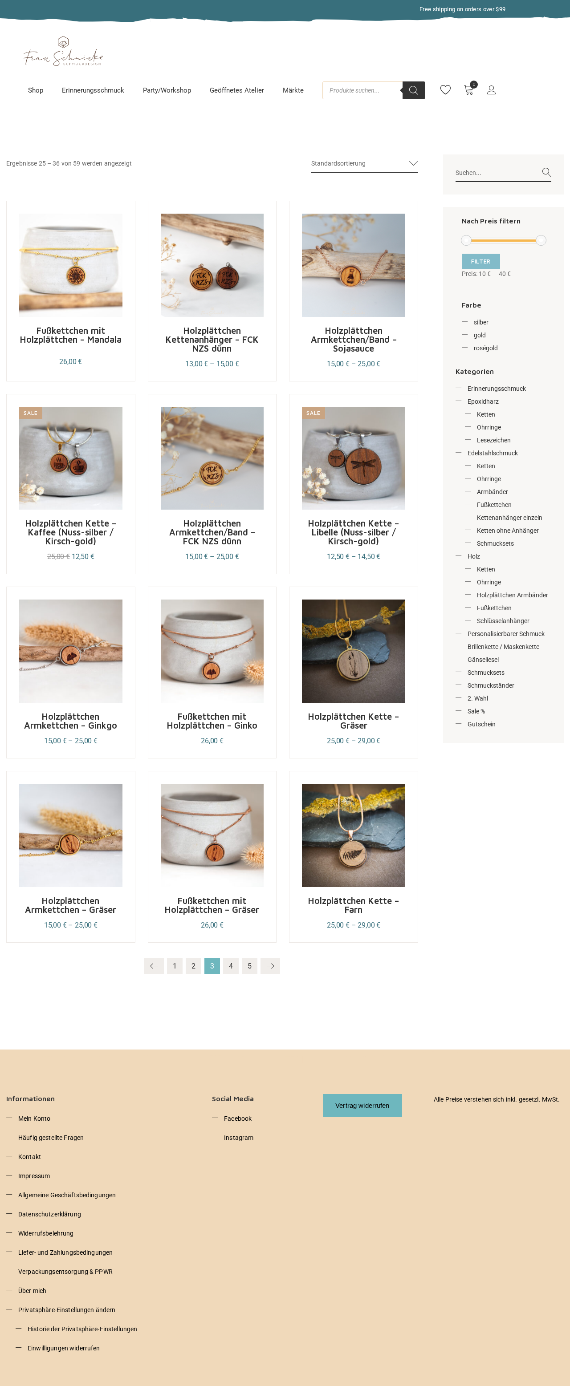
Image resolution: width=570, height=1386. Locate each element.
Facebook (238, 1118)
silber (481, 322)
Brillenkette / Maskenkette (503, 646)
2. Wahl (478, 698)
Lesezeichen (494, 440)
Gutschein (482, 724)
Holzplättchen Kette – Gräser (353, 720)
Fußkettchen (494, 504)
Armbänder (492, 491)
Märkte (293, 90)
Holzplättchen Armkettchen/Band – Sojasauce (354, 339)
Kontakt (29, 1156)
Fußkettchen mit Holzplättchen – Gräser (212, 905)
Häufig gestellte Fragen (51, 1137)
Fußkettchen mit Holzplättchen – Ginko (212, 720)
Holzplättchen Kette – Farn (353, 905)
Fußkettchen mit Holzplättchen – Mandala (71, 334)
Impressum (34, 1175)
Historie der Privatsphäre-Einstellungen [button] (82, 1329)
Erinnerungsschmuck (93, 90)
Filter (481, 261)
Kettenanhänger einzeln (509, 517)
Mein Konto (34, 1118)
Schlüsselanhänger (503, 620)
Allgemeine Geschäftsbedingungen (67, 1195)
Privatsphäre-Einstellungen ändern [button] (67, 1309)
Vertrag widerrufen (362, 1105)
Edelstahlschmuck (493, 453)
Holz (474, 556)
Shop (35, 90)
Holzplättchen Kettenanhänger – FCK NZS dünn (212, 339)
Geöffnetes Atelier (237, 90)
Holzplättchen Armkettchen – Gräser (70, 905)
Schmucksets (495, 543)
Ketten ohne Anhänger (508, 530)
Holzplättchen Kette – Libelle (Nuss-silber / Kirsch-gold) (353, 532)
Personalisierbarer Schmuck (506, 633)
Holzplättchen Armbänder (512, 595)
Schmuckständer (491, 685)
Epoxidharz (483, 401)
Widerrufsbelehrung (46, 1233)
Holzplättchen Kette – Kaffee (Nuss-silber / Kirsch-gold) (70, 532)
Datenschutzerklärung (49, 1214)
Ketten (486, 414)
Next (270, 966)
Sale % (476, 711)
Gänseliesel (483, 659)
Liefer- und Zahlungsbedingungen (65, 1252)
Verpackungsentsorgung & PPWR (65, 1271)
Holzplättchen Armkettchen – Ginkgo (70, 720)
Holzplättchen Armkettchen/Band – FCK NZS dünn (212, 532)
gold (480, 335)
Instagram (238, 1137)
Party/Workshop (167, 90)
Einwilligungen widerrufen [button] (64, 1348)
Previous (154, 966)
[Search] (414, 90)
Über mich (32, 1290)
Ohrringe (489, 427)
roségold (486, 348)
